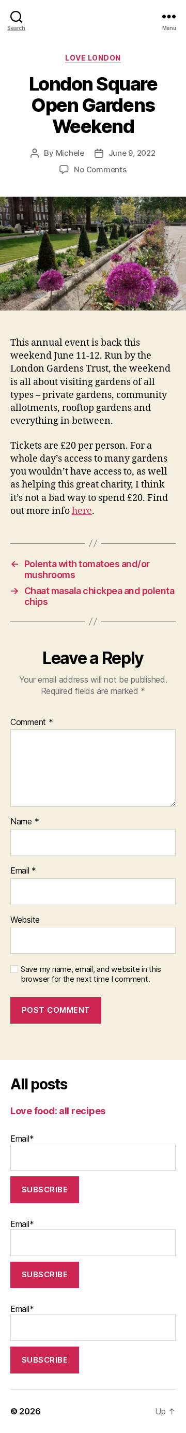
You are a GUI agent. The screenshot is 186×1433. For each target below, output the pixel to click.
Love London (93, 57)
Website (25, 920)
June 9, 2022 (132, 153)
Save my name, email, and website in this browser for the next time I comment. (91, 974)
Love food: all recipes (57, 1110)
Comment (31, 722)
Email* (22, 1138)
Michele (70, 153)
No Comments (100, 169)
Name (24, 821)
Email (23, 871)
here (82, 511)
